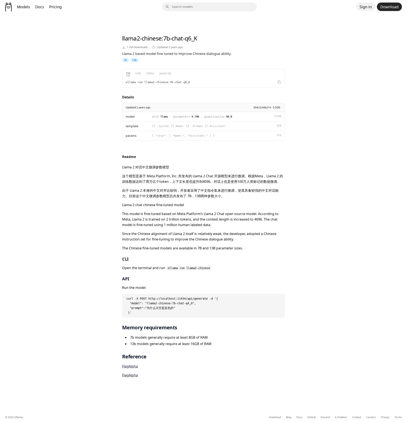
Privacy (385, 417)
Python (150, 73)
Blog (288, 417)
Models (23, 6)
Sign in (366, 6)
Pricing (55, 6)
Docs (39, 6)
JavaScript (165, 73)
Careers (371, 417)
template (132, 126)
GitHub (311, 417)
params (131, 136)
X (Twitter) (341, 417)
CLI (128, 73)
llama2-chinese (142, 38)
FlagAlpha (130, 366)
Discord (325, 417)
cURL (138, 73)
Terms (398, 417)
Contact (356, 417)
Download (389, 6)
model (130, 117)
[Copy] (279, 82)
